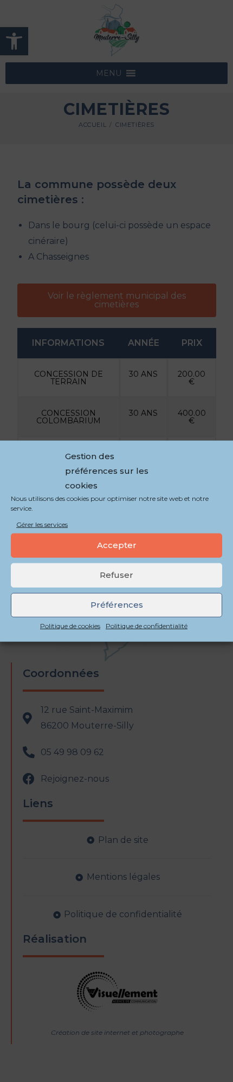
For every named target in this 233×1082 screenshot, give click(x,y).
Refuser (116, 575)
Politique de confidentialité (146, 626)
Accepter (117, 545)
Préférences (116, 605)
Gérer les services (42, 524)
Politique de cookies (70, 626)
